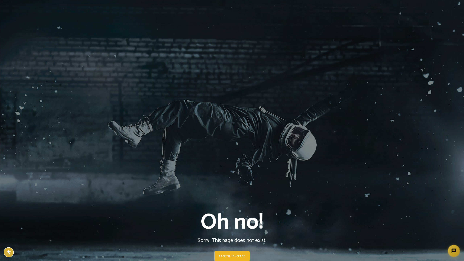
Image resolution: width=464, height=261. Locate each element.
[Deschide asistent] (454, 251)
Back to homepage (232, 256)
